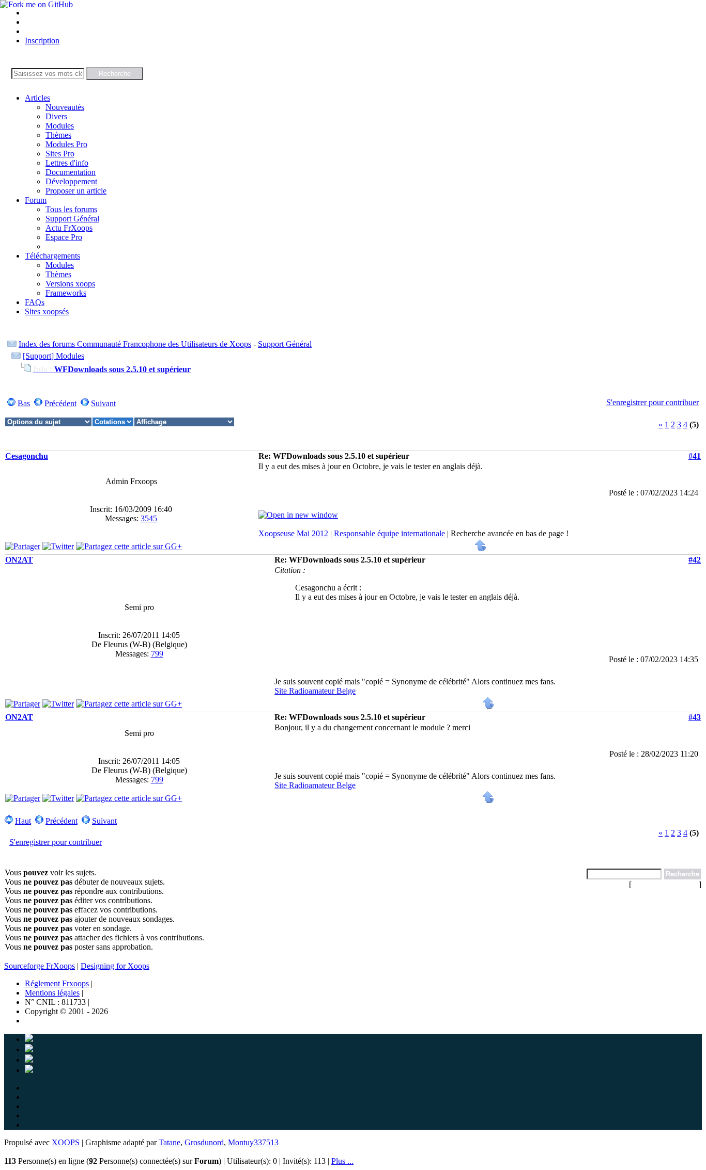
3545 (149, 518)
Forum (36, 200)
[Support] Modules (53, 355)
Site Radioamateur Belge (315, 690)
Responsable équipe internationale (389, 533)
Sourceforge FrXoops (39, 965)
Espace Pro (63, 237)
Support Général (72, 218)
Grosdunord (204, 1142)
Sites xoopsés (47, 311)
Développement (71, 181)
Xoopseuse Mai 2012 (293, 533)
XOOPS (66, 1142)
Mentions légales (52, 992)
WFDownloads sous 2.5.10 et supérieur (112, 369)
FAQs (34, 302)
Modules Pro (66, 144)
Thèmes (58, 135)
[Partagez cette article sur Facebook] (22, 546)
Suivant (103, 403)
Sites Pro (59, 153)
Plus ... (342, 1161)
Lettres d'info (66, 162)
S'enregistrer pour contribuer (652, 402)
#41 (694, 456)
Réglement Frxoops (57, 983)
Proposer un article (75, 190)
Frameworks (65, 293)
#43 (694, 717)
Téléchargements (52, 255)
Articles (37, 97)
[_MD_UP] (480, 548)
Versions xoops (70, 283)
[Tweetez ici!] (58, 546)
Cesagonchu (26, 456)
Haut (23, 820)
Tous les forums (71, 209)
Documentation (70, 172)
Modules (59, 125)
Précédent (60, 403)
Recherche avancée (665, 884)
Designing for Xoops (115, 965)
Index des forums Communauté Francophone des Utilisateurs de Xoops (135, 344)
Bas (24, 403)
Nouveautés (64, 107)
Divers (56, 116)
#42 (694, 559)
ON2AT (19, 559)
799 (157, 653)
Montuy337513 (253, 1142)
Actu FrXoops (69, 227)
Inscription (42, 40)
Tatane (169, 1142)
